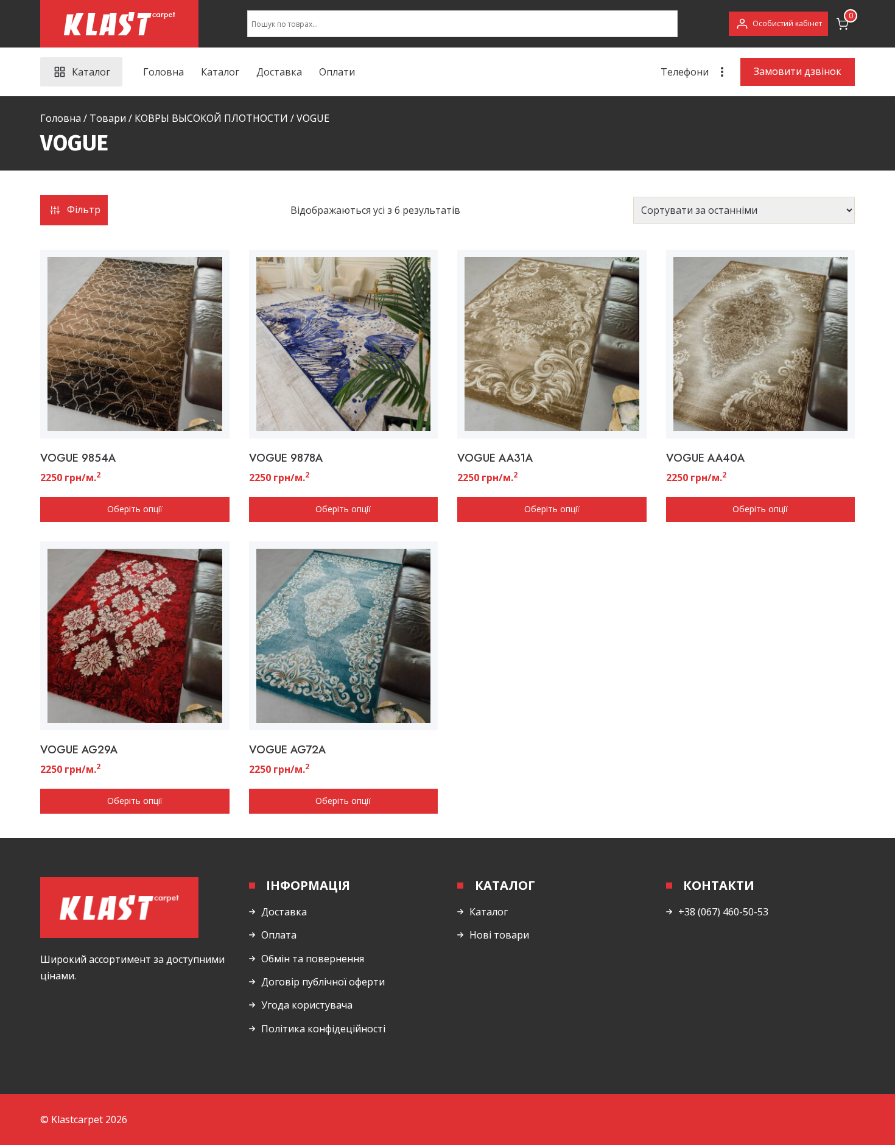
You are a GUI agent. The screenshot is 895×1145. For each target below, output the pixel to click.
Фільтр (83, 209)
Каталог (220, 72)
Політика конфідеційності (323, 1028)
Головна (163, 72)
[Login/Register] (778, 24)
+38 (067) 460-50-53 (723, 911)
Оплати (337, 72)
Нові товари (499, 935)
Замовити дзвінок (797, 71)
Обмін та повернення (312, 958)
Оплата (279, 935)
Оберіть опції (135, 509)
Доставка (279, 72)
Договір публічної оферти (323, 981)
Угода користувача (307, 1005)
